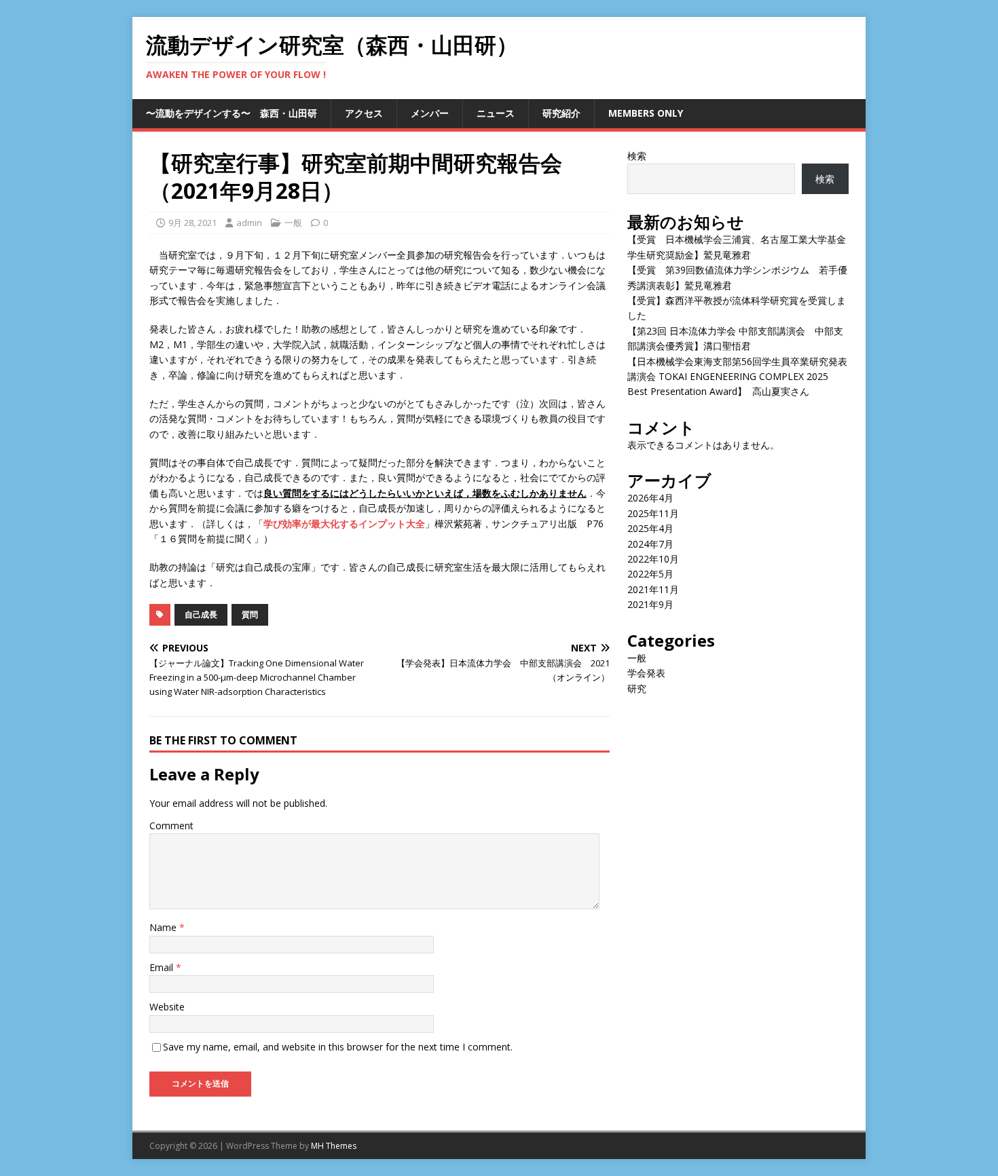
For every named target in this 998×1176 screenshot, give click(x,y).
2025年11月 (653, 513)
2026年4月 (650, 497)
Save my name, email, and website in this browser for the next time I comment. (338, 1046)
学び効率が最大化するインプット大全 (344, 523)
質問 (250, 614)
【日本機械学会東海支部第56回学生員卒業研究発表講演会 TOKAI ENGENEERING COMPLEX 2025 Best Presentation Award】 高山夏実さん (737, 376)
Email (162, 967)
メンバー (430, 113)
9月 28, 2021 (192, 222)
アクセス (364, 113)
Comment (171, 825)
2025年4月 (650, 528)
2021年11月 (653, 589)
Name (164, 927)
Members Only (645, 113)
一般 (293, 222)
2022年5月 (650, 573)
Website (167, 1006)
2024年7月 (650, 543)
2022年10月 (653, 558)
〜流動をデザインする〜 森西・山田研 (231, 113)
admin (249, 222)
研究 (636, 688)
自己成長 (201, 614)
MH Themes (333, 1146)
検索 (636, 155)
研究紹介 (561, 113)
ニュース (496, 113)
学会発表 (646, 672)
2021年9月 (650, 604)
